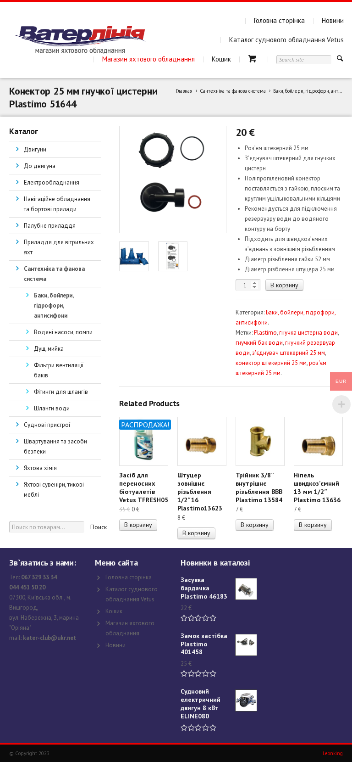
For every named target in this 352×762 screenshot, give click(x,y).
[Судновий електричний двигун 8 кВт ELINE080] (246, 700)
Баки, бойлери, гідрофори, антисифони (54, 305)
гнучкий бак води (259, 343)
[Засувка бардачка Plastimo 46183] (246, 589)
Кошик (221, 59)
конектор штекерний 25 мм (271, 363)
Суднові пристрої (47, 425)
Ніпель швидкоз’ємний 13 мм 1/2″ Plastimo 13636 (317, 487)
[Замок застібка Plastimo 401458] (246, 645)
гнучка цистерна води (308, 332)
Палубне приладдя (50, 226)
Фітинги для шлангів (61, 392)
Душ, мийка (49, 349)
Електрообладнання (51, 182)
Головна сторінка (279, 20)
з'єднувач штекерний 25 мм (288, 353)
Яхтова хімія (40, 468)
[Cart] (253, 59)
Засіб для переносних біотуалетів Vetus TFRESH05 (143, 487)
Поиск (98, 527)
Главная (184, 91)
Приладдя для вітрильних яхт (59, 247)
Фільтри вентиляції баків (58, 370)
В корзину (284, 285)
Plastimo (265, 332)
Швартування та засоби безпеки (55, 446)
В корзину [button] (138, 525)
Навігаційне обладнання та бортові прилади (57, 204)
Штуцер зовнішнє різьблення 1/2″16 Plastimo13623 (199, 491)
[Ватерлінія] (80, 40)
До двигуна (39, 166)
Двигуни (35, 149)
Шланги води (52, 408)
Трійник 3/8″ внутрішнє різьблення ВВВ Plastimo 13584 (259, 487)
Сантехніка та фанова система (233, 91)
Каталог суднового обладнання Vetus (286, 39)
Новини (333, 20)
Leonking (333, 753)
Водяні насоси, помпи (63, 332)
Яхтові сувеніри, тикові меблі (54, 490)
